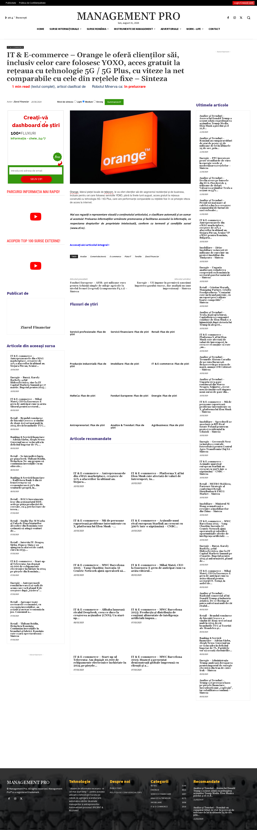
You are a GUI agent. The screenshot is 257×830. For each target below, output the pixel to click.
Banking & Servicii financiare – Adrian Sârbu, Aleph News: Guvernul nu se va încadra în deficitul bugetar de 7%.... (27, 441)
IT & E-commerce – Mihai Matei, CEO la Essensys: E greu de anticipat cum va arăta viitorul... (158, 568)
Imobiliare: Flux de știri (125, 363)
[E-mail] (171, 101)
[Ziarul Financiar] (35, 312)
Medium (89, 101)
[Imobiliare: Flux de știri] (130, 350)
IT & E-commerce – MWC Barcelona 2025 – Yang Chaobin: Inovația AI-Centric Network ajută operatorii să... (99, 568)
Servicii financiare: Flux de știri (130, 331)
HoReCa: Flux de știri (82, 395)
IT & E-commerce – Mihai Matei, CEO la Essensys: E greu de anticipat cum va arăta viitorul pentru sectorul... (28, 403)
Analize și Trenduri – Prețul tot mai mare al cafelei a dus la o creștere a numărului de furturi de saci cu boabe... (215, 205)
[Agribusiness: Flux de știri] (171, 412)
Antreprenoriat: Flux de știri (87, 425)
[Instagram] (234, 17)
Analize (83, 256)
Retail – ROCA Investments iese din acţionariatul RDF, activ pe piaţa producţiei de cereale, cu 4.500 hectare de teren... (27, 504)
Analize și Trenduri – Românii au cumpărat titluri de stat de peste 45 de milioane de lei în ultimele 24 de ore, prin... (215, 143)
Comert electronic (98, 256)
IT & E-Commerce (15, 47)
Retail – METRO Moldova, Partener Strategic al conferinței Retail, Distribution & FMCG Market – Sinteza (215, 489)
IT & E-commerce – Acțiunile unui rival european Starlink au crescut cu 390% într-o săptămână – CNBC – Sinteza (213, 467)
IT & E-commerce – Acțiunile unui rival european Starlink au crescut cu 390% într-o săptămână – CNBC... (157, 523)
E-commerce (115, 256)
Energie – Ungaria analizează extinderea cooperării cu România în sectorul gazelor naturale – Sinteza (214, 272)
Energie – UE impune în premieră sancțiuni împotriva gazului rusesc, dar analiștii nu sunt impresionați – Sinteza (163, 285)
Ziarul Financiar (21, 101)
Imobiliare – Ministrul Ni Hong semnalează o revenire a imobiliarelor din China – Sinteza (214, 508)
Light (79, 101)
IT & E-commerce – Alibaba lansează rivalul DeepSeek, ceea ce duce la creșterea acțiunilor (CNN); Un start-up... (99, 614)
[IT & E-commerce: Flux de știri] (171, 350)
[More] (129, 266)
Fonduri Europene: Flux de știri (129, 395)
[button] (248, 17)
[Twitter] (241, 17)
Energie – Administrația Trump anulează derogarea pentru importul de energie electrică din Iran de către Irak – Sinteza (216, 665)
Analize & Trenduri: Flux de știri (127, 426)
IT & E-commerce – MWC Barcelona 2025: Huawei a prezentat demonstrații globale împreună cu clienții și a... (156, 661)
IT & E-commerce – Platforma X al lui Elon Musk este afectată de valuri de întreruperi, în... (157, 476)
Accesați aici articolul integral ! (89, 245)
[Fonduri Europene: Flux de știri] (130, 382)
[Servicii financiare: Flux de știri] (130, 318)
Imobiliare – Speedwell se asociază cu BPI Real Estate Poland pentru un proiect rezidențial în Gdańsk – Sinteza (215, 426)
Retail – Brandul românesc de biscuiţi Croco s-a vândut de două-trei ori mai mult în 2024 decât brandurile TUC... (27, 422)
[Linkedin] (121, 266)
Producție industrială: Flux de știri (88, 365)
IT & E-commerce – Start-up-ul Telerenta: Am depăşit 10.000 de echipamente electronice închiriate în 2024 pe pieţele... (99, 661)
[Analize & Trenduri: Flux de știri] (130, 412)
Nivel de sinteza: (65, 101)
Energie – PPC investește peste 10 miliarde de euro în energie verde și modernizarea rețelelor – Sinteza (215, 163)
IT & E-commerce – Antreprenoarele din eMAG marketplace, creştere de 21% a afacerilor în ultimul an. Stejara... (99, 478)
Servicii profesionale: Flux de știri (88, 333)
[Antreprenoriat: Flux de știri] (89, 412)
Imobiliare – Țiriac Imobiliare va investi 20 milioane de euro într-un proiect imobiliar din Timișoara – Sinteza (214, 252)
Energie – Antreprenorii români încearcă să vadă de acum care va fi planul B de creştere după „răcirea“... (26, 587)
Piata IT (127, 256)
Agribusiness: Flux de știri (168, 425)
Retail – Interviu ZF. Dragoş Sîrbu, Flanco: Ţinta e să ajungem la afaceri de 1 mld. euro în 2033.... (27, 546)
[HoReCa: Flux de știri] (89, 382)
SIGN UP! (36, 179)
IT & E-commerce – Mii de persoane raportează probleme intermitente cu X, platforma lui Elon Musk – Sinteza (215, 407)
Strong (99, 101)
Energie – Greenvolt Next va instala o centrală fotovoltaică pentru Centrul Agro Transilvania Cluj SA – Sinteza (215, 446)
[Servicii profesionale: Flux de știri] (89, 318)
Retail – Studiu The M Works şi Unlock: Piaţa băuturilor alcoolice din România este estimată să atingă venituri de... (27, 526)
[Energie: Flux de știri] (171, 382)
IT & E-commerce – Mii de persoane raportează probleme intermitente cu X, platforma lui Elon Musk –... (99, 523)
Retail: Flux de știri (163, 331)
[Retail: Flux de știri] (171, 318)
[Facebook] (228, 17)
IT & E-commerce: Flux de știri (170, 363)
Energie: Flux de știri (164, 395)
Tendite (138, 256)
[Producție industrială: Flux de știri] (89, 350)
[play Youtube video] (36, 216)
